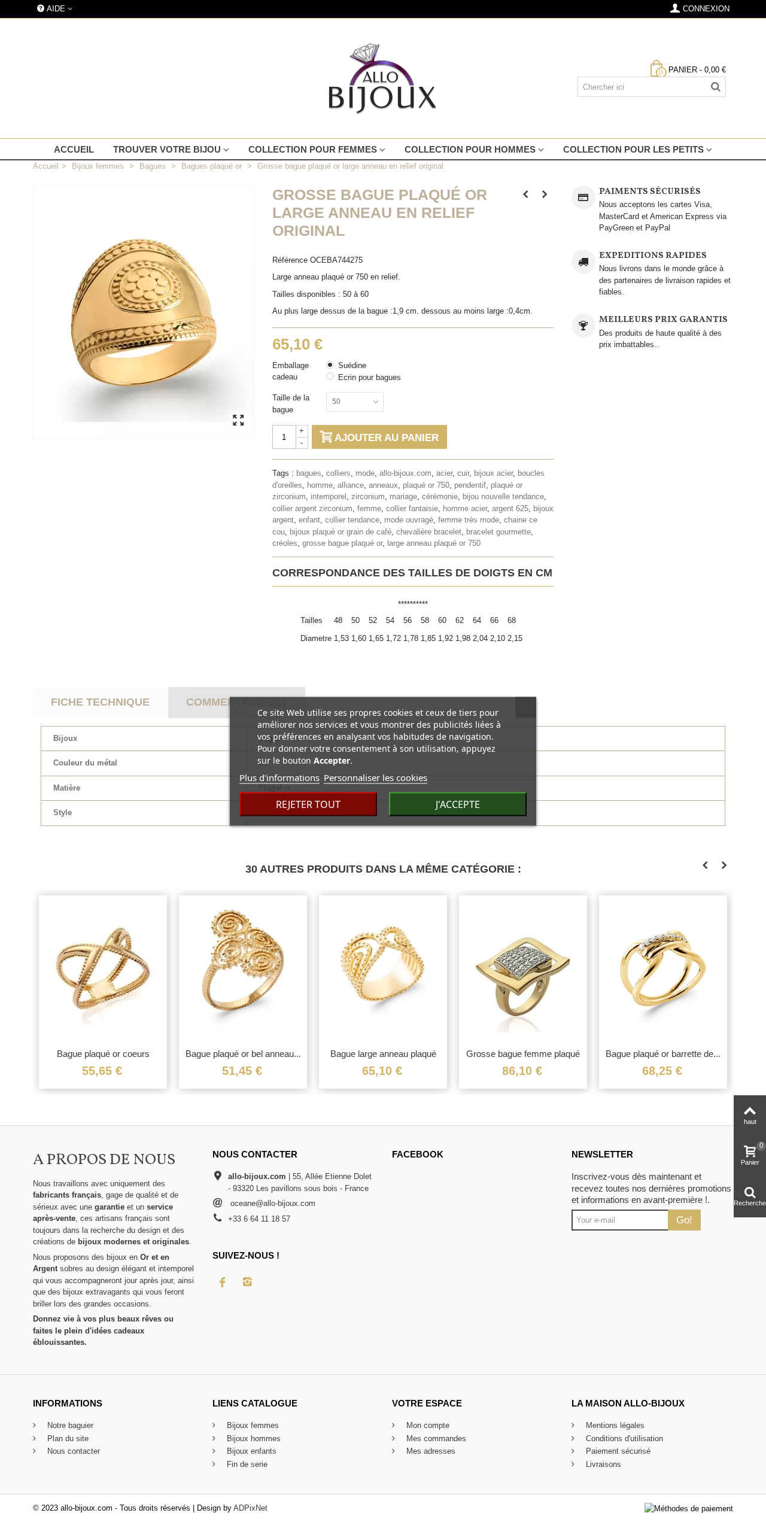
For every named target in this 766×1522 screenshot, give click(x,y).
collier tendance (352, 519)
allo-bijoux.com (405, 473)
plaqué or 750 (426, 485)
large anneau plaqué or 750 (434, 543)
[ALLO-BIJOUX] (383, 78)
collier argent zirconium (312, 508)
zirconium (368, 496)
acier (444, 473)
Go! (684, 1220)
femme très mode (468, 519)
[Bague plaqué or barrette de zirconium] (663, 968)
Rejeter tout (308, 803)
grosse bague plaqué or (342, 543)
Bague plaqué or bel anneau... (243, 1054)
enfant (309, 519)
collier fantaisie (412, 508)
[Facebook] (222, 1282)
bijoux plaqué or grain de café (340, 531)
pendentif (470, 485)
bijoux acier (493, 473)
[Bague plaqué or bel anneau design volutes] (243, 968)
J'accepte (458, 803)
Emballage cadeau (290, 371)
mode (365, 473)
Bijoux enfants (250, 1451)
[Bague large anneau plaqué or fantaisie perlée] (383, 968)
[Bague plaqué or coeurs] (103, 968)
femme (369, 508)
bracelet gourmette (498, 531)
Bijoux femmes (251, 1425)
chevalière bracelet (428, 531)
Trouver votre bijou (167, 149)
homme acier (465, 508)
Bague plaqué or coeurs (103, 1054)
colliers (338, 473)
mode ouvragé (408, 519)
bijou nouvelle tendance (503, 496)
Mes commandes (435, 1438)
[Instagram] (248, 1282)
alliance (351, 485)
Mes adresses (429, 1451)
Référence (290, 260)
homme (320, 485)
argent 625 (510, 508)
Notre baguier (69, 1425)
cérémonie (440, 496)
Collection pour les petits (633, 149)
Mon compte (426, 1425)
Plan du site (67, 1438)
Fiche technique (100, 702)
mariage (403, 496)
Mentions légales (614, 1425)
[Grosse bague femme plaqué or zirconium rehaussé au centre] (523, 968)
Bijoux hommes (252, 1438)
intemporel (328, 496)
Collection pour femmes (312, 149)
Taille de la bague (290, 403)
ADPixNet (250, 1507)
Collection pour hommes (470, 149)
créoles (284, 543)
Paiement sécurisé (617, 1451)
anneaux (383, 485)
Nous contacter (72, 1451)
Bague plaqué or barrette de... (663, 1054)
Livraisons (602, 1464)
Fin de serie (246, 1464)
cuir (463, 473)
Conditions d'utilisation (623, 1438)
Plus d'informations (279, 777)
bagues (308, 473)
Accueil (74, 149)
